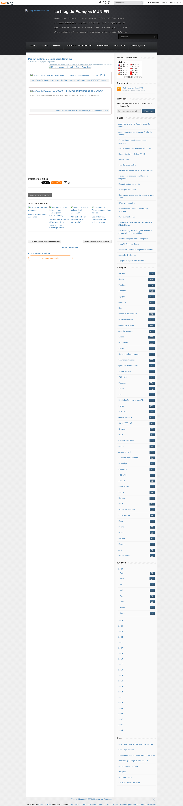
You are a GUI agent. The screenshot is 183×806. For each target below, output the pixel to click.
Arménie (121, 481)
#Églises (68, 64)
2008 (120, 714)
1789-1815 (122, 377)
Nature (121, 435)
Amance (57, 46)
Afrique (121, 446)
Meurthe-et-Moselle (125, 320)
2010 (120, 703)
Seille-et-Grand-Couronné (128, 458)
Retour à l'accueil (70, 247)
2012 (120, 692)
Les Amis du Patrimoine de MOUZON (85, 91)
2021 (120, 642)
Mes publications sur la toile (129, 184)
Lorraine (121, 274)
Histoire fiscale (124, 556)
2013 (120, 686)
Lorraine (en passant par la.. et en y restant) (135, 170)
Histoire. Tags (123, 159)
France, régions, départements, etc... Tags (135, 148)
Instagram (122, 772)
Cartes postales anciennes (128, 354)
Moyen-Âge (122, 464)
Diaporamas (103, 46)
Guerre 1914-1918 (125, 417)
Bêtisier (121, 389)
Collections (122, 469)
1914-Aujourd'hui (124, 371)
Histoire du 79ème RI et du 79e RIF (132, 154)
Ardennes (122, 291)
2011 (120, 697)
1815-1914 (122, 412)
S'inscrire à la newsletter (40, 195)
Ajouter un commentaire (50, 258)
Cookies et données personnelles (125, 805)
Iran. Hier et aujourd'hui (127, 165)
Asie (120, 550)
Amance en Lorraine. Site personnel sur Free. (136, 744)
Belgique (121, 538)
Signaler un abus (96, 805)
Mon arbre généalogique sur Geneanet (133, 761)
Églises (121, 348)
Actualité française (125, 331)
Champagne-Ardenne (126, 360)
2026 (120, 569)
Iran (119, 394)
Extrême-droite (124, 515)
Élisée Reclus (123, 487)
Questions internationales (128, 366)
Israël (120, 504)
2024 (120, 626)
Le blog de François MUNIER (81, 11)
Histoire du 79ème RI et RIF (79, 46)
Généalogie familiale (126, 325)
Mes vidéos (120, 46)
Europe (121, 337)
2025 (120, 620)
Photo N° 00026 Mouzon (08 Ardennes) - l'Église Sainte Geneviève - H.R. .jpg (104, 75)
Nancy (120, 308)
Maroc (120, 521)
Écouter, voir (138, 46)
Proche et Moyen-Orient (127, 314)
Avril (121, 596)
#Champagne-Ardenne (96, 64)
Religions (122, 429)
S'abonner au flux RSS (132, 88)
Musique (121, 544)
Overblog (108, 799)
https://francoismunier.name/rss (133, 90)
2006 (120, 725)
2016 (120, 670)
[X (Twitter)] (104, 2)
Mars (122, 602)
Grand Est (122, 302)
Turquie (121, 492)
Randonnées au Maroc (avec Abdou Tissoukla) (136, 755)
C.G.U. (108, 805)
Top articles (74, 805)
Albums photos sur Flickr (128, 766)
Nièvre (120, 533)
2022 (120, 637)
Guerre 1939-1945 (125, 423)
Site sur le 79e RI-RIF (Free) (129, 783)
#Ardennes (61, 64)
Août (121, 573)
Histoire (121, 279)
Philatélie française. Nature (128, 244)
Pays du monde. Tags (126, 217)
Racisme (121, 498)
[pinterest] (109, 2)
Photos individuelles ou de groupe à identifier (135, 250)
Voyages (121, 297)
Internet (121, 527)
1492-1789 (122, 475)
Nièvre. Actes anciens (126, 203)
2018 (120, 659)
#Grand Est (108, 64)
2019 (120, 653)
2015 (120, 675)
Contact (84, 805)
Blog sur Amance (125, 777)
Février (122, 607)
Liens (45, 46)
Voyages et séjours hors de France (131, 261)
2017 (120, 664)
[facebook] (100, 2)
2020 (120, 648)
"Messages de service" (127, 190)
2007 (120, 719)
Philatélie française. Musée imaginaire (133, 239)
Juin (121, 584)
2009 (120, 708)
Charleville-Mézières (126, 440)
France (121, 406)
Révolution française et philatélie (131, 400)
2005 (120, 730)
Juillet (122, 579)
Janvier (122, 613)
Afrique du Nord (124, 452)
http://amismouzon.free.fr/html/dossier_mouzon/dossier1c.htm (82, 111)
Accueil (33, 46)
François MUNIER (44, 805)
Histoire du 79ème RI (126, 510)
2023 (120, 631)
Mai (121, 590)
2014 (120, 681)
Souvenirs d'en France (127, 255)
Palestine (122, 383)
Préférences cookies (148, 805)
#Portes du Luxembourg (80, 64)
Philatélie (122, 285)
